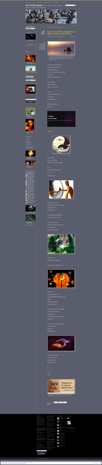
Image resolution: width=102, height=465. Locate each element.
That (61, 162)
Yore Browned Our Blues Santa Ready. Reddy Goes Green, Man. (51, 448)
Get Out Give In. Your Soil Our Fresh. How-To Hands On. (63, 437)
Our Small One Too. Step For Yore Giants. (63, 445)
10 (34, 47)
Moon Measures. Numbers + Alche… (31, 185)
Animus (48, 265)
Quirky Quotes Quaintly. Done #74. (50, 449)
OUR (41, 430)
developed (49, 217)
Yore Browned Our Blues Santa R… (31, 198)
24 (34, 49)
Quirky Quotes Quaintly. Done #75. (50, 446)
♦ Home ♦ (63, 2)
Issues (54, 229)
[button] (28, 90)
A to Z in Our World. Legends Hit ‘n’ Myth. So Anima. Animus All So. (61, 33)
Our (48, 417)
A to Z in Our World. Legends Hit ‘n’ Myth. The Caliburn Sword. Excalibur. (63, 428)
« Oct (26, 51)
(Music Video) (49, 131)
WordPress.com (28, 144)
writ (55, 326)
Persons (38, 418)
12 (27, 48)
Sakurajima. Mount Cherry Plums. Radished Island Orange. (62, 434)
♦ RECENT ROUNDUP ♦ (48, 2)
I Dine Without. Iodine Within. (63, 424)
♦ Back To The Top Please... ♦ (30, 225)
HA (53, 428)
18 (26, 49)
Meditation (42, 47)
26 (27, 50)
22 (31, 49)
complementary (62, 72)
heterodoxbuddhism (31, 176)
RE (54, 428)
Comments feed (28, 142)
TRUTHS (38, 435)
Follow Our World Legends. (41, 453)
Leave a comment (72, 36)
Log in (27, 139)
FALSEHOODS (42, 435)
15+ (39, 418)
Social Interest (40, 49)
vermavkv (29, 178)
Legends (52, 417)
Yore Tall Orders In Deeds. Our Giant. (62, 442)
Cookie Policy (23, 463)
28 (30, 50)
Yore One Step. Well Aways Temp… (31, 173)
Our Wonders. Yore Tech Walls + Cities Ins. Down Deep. (62, 440)
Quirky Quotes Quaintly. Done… (31, 179)
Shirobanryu (52, 36)
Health (59, 36)
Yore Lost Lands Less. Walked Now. (63, 430)
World (50, 417)
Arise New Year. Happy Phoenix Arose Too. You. (63, 422)
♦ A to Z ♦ (33, 2)
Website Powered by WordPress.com (43, 458)
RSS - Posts (70, 418)
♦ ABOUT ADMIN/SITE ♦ (56, 2)
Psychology (43, 48)
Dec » (28, 51)
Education (56, 36)
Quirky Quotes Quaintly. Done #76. (50, 442)
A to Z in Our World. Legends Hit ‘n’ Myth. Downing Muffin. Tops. (63, 418)
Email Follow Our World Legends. (31, 101)
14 (30, 48)
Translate (33, 29)
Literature (39, 47)
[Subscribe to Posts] (68, 418)
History (62, 36)
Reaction (54, 309)
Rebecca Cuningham (31, 186)
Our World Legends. (34, 5)
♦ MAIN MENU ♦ (28, 2)
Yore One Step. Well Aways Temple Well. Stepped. (51, 441)
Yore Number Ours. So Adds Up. (50, 444)
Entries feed (28, 141)
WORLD (43, 430)
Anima (48, 260)
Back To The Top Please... (71, 431)
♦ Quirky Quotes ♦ (40, 2)
